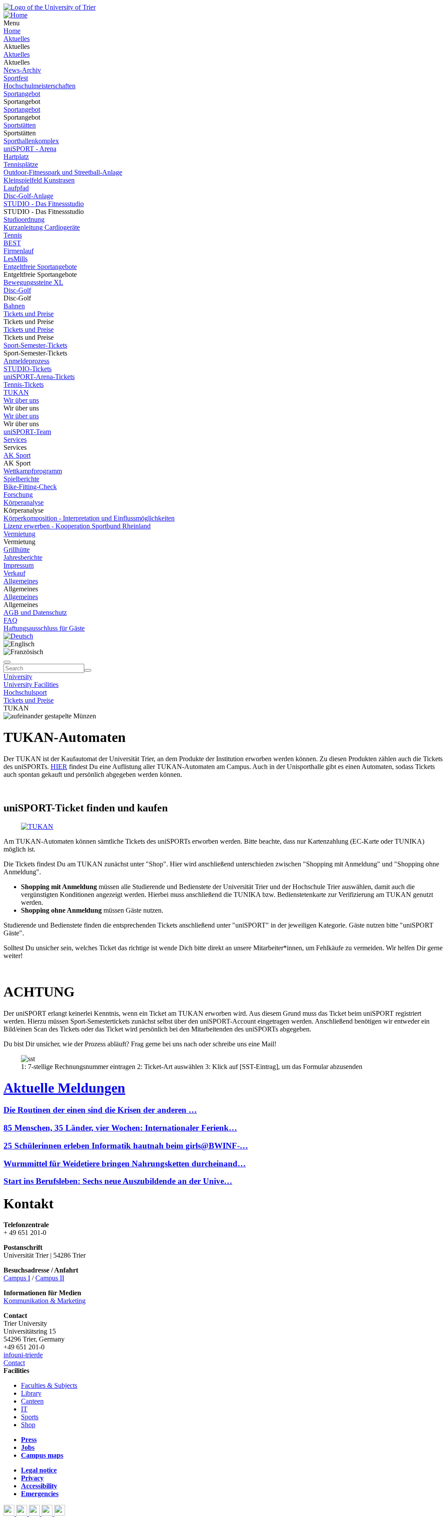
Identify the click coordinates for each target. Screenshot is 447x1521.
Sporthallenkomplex (31, 141)
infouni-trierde (23, 1355)
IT (24, 1409)
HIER (59, 766)
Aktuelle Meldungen (64, 1088)
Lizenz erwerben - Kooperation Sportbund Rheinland (77, 526)
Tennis (12, 235)
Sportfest (15, 78)
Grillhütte (16, 549)
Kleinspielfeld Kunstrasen (39, 180)
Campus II (49, 1278)
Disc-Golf (17, 290)
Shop (28, 1424)
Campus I (16, 1278)
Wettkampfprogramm (32, 471)
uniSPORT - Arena (29, 148)
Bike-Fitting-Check (30, 486)
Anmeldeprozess (26, 361)
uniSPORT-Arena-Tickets (39, 376)
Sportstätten (19, 125)
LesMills (15, 258)
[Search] (87, 670)
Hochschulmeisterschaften (39, 86)
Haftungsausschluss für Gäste (44, 628)
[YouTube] (35, 1513)
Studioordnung (24, 219)
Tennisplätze (20, 164)
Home (12, 30)
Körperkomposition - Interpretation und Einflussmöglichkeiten (89, 518)
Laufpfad (16, 188)
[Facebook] (9, 1513)
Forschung (18, 494)
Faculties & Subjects (49, 1385)
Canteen (32, 1401)
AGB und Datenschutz (35, 612)
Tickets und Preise (28, 313)
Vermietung (19, 534)
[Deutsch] (18, 636)
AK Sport (17, 455)
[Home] (15, 15)
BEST (12, 243)
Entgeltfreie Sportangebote (40, 266)
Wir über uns (21, 400)
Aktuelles (16, 38)
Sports (29, 1417)
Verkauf (14, 573)
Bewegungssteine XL (33, 282)
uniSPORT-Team (27, 431)
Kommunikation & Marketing (44, 1300)
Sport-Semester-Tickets (35, 345)
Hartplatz (16, 156)
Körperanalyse (23, 502)
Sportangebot (21, 93)
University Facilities (30, 684)
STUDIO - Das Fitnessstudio (43, 203)
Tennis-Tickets (23, 384)
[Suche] (6, 662)
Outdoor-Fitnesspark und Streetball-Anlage (62, 172)
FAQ (10, 620)
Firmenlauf (18, 251)
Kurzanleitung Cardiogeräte (41, 227)
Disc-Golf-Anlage (28, 196)
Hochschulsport (25, 692)
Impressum (18, 565)
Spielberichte (21, 479)
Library (31, 1393)
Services (15, 439)
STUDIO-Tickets (27, 368)
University (17, 676)
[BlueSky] (22, 1513)
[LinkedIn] (59, 1513)
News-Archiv (22, 70)
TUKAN (16, 392)
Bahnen (14, 306)
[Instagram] (47, 1513)
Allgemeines (20, 581)
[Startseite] (49, 7)
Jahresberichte (22, 557)
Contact (14, 1362)
